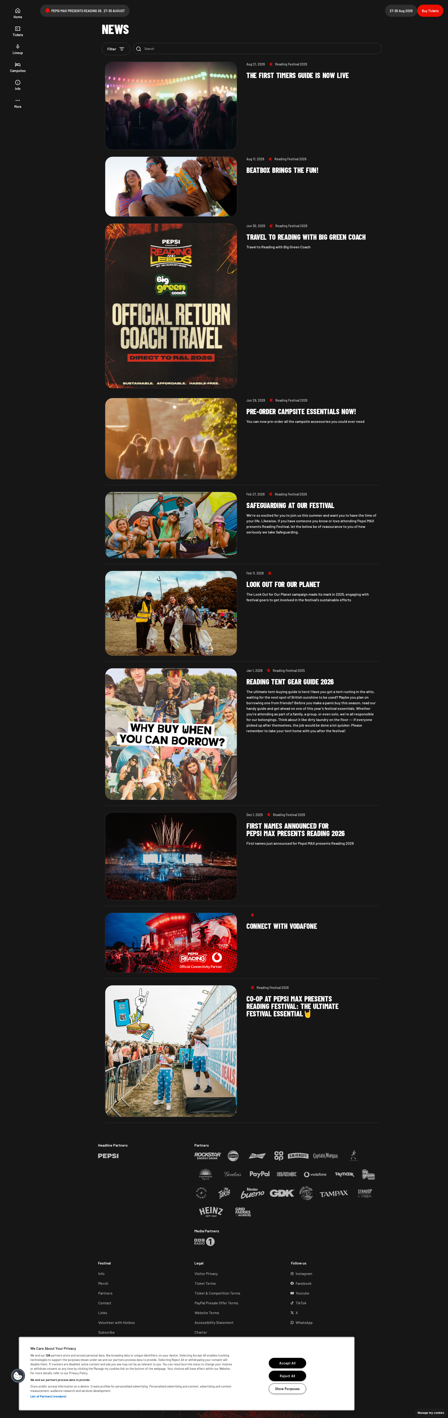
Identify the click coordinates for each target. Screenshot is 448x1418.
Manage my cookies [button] (431, 1413)
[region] (187, 1374)
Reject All (287, 1376)
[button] (18, 103)
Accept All (287, 1363)
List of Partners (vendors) (48, 1396)
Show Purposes (287, 1389)
